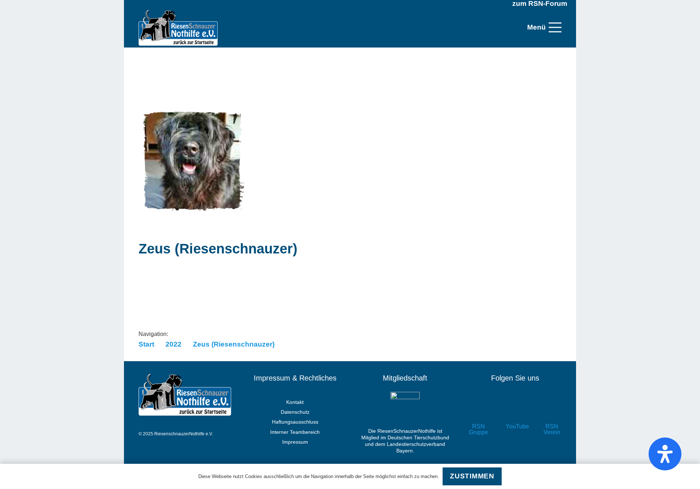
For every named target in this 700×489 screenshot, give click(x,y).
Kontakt (295, 402)
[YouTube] (515, 411)
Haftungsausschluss (295, 422)
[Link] (178, 27)
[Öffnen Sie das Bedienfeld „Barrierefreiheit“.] (665, 454)
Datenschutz (295, 412)
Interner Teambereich (295, 432)
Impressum (295, 442)
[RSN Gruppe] (478, 411)
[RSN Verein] (551, 411)
